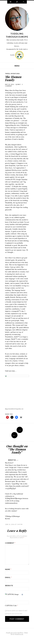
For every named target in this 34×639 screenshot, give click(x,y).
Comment (10, 543)
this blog (14, 116)
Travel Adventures (12, 73)
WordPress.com (19, 634)
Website (9, 585)
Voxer (8, 127)
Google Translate (21, 179)
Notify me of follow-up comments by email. (17, 610)
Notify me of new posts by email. (14, 613)
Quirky (18, 84)
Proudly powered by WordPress (14, 633)
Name (8, 569)
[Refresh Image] (22, 594)
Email (8, 577)
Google (7, 196)
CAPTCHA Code (11, 605)
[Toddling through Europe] (17, 19)
